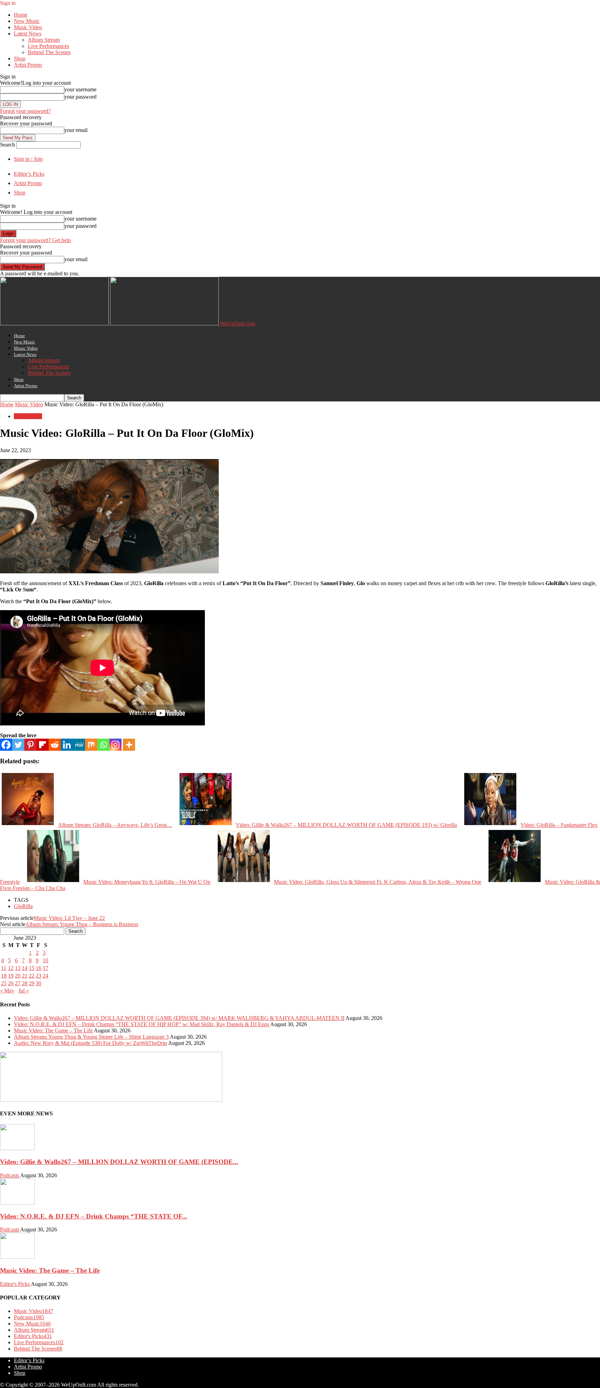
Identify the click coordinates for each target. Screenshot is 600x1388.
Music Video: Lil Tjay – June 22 (69, 918)
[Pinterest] (30, 745)
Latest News (27, 33)
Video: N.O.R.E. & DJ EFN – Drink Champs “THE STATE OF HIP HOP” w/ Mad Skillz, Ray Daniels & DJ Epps (141, 1024)
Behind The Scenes (49, 52)
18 (4, 976)
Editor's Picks (15, 1284)
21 (24, 976)
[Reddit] (55, 745)
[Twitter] (18, 745)
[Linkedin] (67, 745)
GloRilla (23, 906)
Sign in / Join (28, 159)
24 (45, 976)
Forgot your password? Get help (35, 240)
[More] (129, 745)
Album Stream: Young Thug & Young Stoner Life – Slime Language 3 (91, 1037)
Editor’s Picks (29, 174)
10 (45, 960)
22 (31, 976)
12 (11, 968)
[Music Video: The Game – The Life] (17, 1257)
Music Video (28, 27)
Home (20, 15)
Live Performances (48, 46)
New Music (27, 21)
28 (24, 983)
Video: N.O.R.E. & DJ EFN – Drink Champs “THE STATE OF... (93, 1216)
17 (45, 968)
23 (38, 976)
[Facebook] (6, 745)
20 (17, 976)
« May (7, 991)
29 (31, 983)
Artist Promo (28, 65)
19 (11, 976)
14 (24, 968)
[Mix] (91, 745)
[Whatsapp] (103, 745)
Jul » (23, 991)
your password (80, 97)
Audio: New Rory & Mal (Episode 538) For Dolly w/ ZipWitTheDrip (90, 1043)
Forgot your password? (25, 111)
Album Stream (44, 40)
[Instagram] (115, 745)
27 (17, 983)
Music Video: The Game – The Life (53, 1030)
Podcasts (9, 1175)
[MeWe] (79, 745)
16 (38, 968)
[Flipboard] (42, 745)
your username (80, 89)
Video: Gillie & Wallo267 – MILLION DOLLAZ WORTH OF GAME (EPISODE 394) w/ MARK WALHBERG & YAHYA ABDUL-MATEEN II (179, 1018)
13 (17, 968)
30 (38, 983)
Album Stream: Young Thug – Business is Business (81, 924)
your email (76, 130)
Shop (19, 58)
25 (4, 983)
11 (3, 968)
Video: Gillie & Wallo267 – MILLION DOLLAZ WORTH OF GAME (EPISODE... (119, 1161)
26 (11, 983)
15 (31, 968)
